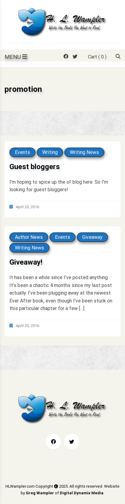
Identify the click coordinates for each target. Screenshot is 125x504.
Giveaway (92, 237)
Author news (29, 237)
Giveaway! (25, 262)
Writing (50, 152)
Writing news (84, 152)
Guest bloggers (34, 166)
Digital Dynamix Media (81, 493)
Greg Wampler (40, 493)
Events (22, 152)
